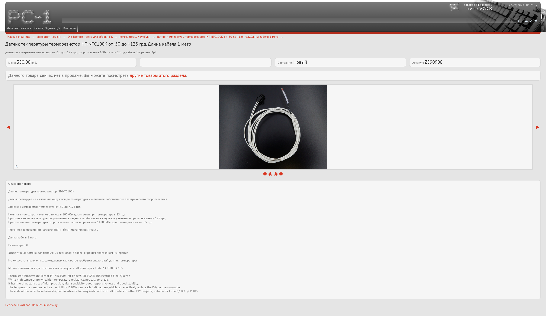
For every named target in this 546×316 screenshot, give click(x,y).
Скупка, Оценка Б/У (47, 28)
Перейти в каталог (17, 305)
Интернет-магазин (19, 28)
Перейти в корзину (45, 305)
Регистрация (516, 5)
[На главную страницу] (30, 17)
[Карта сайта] (526, 21)
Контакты (69, 28)
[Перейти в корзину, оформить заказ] (455, 7)
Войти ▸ (531, 5)
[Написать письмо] (536, 21)
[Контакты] (531, 21)
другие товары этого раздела (158, 75)
